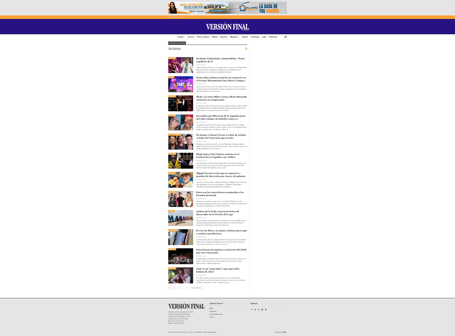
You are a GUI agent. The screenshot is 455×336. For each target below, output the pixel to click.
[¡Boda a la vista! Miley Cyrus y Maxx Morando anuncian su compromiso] (180, 103)
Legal (264, 37)
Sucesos (191, 37)
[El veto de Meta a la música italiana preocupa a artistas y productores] (180, 237)
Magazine (234, 37)
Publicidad (273, 37)
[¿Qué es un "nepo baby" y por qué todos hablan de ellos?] (180, 275)
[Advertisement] (270, 56)
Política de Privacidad (209, 332)
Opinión (245, 37)
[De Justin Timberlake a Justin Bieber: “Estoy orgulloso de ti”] (180, 65)
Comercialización (216, 314)
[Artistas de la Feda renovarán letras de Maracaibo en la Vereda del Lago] (180, 218)
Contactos (213, 311)
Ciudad (180, 37)
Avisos (211, 317)
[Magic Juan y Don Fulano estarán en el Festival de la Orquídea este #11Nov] (180, 161)
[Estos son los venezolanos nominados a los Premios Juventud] (180, 199)
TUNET (284, 332)
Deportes (224, 37)
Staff (211, 308)
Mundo (215, 37)
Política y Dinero (203, 37)
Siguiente (196, 288)
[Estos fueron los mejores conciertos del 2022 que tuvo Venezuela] (180, 256)
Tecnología (254, 37)
